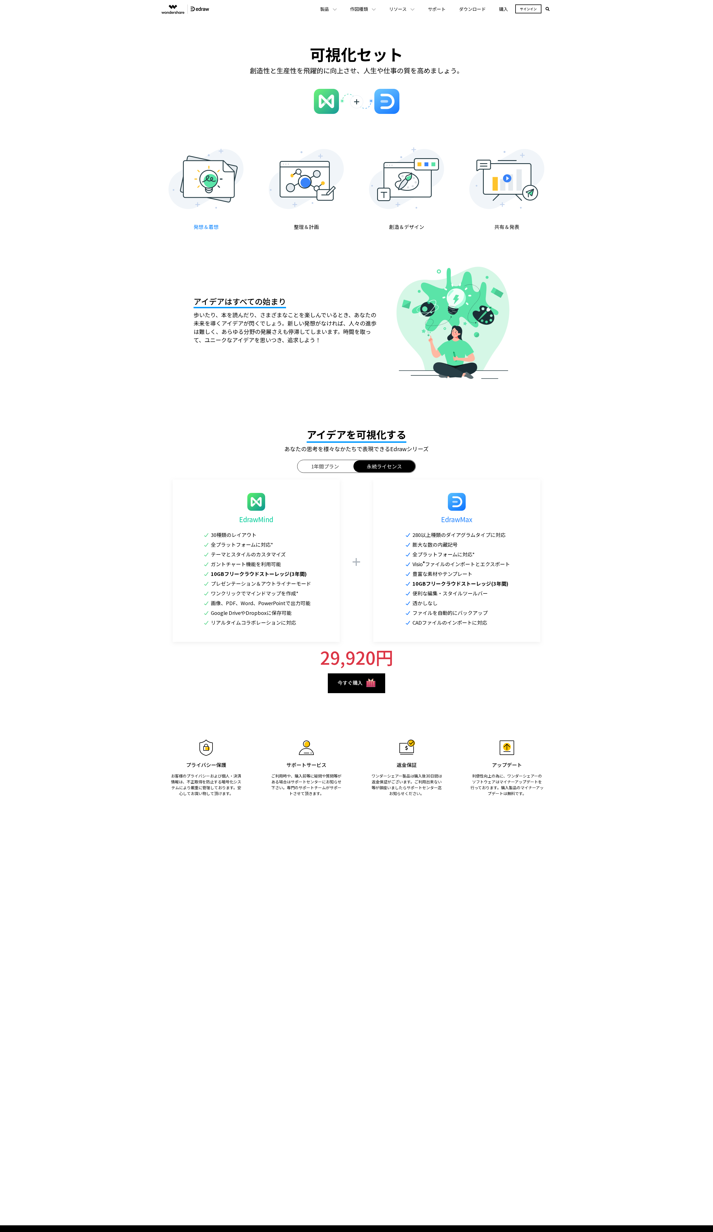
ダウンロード (472, 9)
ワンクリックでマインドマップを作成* (254, 593)
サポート (437, 9)
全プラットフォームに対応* (242, 544)
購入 (503, 9)
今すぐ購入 (350, 682)
